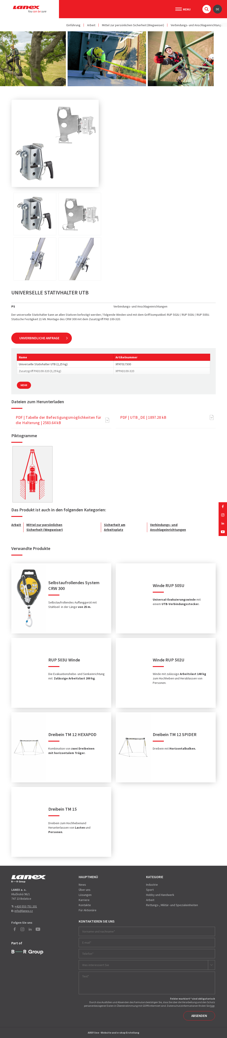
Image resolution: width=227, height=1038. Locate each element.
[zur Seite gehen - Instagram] (223, 515)
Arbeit (91, 25)
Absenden (199, 1016)
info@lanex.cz (23, 911)
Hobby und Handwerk (160, 895)
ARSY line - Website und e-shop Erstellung (113, 1032)
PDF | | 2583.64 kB (58, 420)
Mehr (24, 385)
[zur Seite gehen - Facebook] (223, 506)
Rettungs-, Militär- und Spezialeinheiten (172, 905)
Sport (150, 890)
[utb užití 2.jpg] (80, 259)
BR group (27, 952)
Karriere (84, 900)
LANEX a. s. (30, 9)
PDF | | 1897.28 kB (143, 417)
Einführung (73, 25)
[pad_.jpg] (80, 214)
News (82, 885)
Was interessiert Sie (95, 965)
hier (212, 1005)
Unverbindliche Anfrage (39, 338)
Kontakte (85, 905)
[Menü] (178, 9)
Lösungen (85, 895)
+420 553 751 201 (26, 906)
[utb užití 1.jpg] (35, 259)
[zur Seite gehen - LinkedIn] (223, 523)
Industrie (152, 885)
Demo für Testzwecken (28, 879)
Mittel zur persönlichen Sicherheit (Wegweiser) (133, 25)
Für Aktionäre (87, 910)
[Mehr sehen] (32, 474)
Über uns (84, 890)
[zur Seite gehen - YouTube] (223, 532)
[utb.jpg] (35, 214)
